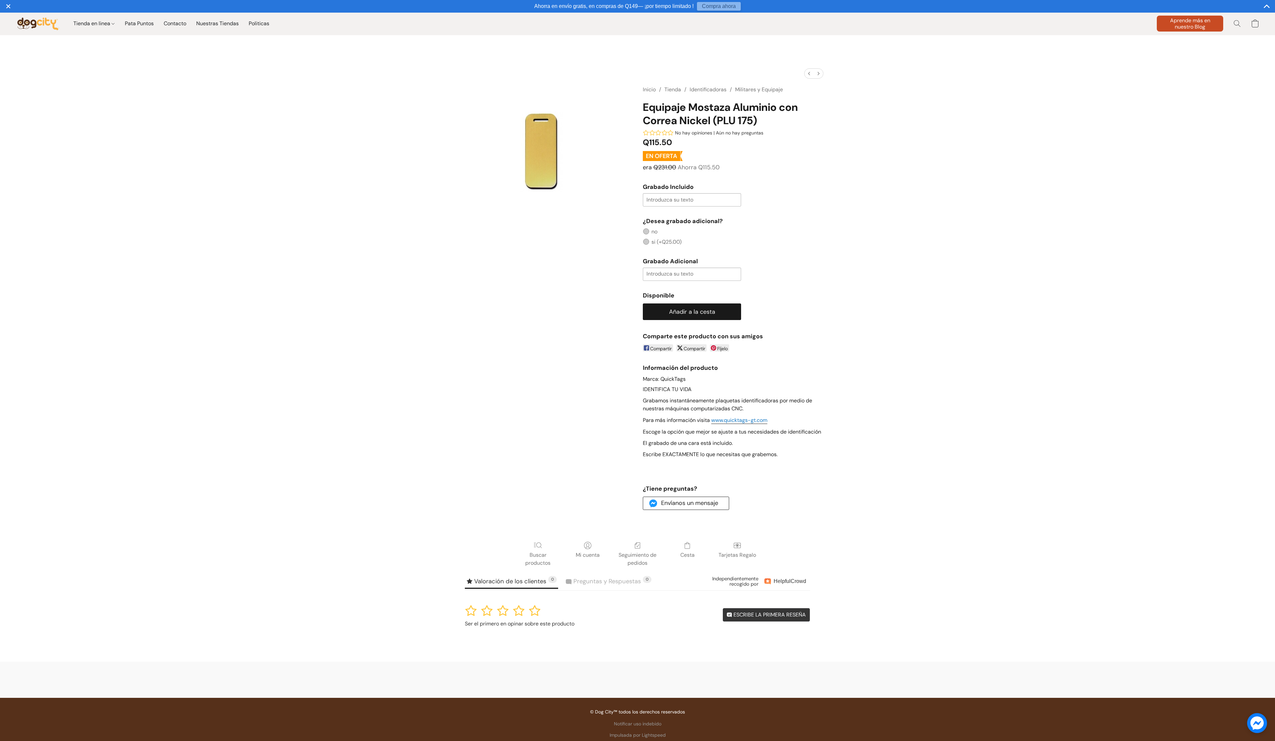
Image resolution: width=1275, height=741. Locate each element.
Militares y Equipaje (759, 89)
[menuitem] (809, 73)
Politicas (259, 23)
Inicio (649, 89)
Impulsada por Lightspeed (638, 735)
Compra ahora (719, 6)
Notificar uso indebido (637, 724)
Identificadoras (708, 89)
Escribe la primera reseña (769, 614)
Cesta (687, 554)
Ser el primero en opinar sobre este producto (519, 623)
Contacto (175, 23)
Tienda (672, 89)
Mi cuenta (588, 554)
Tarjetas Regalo (737, 554)
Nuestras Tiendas (217, 23)
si (666, 241)
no (654, 231)
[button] (38, 23)
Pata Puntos (139, 23)
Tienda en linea (92, 23)
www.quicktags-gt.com (739, 420)
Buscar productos (538, 558)
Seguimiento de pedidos (637, 558)
